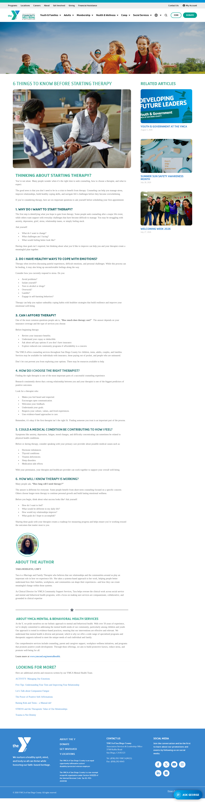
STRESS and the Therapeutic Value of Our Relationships (41, 709)
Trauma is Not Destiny (26, 715)
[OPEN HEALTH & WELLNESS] (117, 15)
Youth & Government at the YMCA (164, 126)
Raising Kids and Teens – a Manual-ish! (34, 703)
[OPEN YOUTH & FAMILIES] (60, 15)
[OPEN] (160, 15)
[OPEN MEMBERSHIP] (92, 15)
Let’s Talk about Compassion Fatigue (32, 691)
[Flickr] (166, 773)
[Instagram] (182, 764)
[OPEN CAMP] (129, 15)
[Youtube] (174, 764)
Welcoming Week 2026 (156, 229)
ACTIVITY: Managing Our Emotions (33, 678)
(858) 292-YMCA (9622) (121, 758)
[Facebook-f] (158, 764)
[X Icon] (166, 764)
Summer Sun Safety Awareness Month (162, 177)
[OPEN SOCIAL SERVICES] (151, 15)
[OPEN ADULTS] (73, 15)
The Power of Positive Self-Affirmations (34, 697)
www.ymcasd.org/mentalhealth (45, 656)
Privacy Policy (173, 791)
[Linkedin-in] (158, 773)
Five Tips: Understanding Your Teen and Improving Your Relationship (47, 685)
